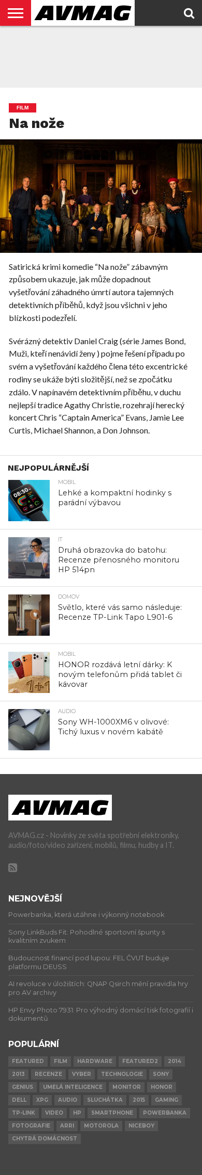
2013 (18, 1074)
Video (54, 1112)
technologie (122, 1074)
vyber (81, 1074)
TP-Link (23, 1112)
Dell (19, 1100)
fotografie (31, 1125)
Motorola (101, 1125)
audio (67, 1100)
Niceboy (141, 1125)
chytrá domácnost (44, 1138)
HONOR (161, 1087)
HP (77, 1112)
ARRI (67, 1125)
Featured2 (140, 1061)
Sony (161, 1074)
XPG (42, 1100)
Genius (22, 1087)
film (60, 1061)
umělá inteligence (73, 1087)
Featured (28, 1061)
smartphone (112, 1112)
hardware (94, 1061)
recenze (48, 1074)
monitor (126, 1087)
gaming (166, 1100)
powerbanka (164, 1112)
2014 (174, 1061)
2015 (139, 1100)
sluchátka (105, 1100)
